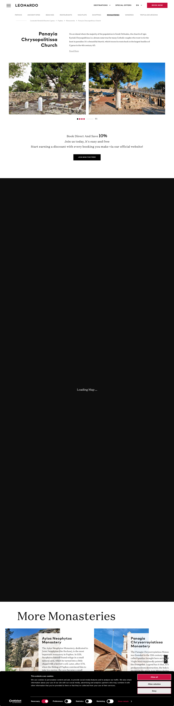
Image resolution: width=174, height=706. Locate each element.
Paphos (18, 15)
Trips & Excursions (149, 15)
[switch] (68, 701)
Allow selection (154, 684)
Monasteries (113, 15)
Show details (123, 701)
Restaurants (66, 15)
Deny (154, 691)
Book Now (157, 5)
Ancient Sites (33, 15)
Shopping (96, 15)
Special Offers (123, 5)
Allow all (154, 677)
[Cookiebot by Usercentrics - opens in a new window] (15, 701)
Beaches (50, 15)
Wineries (129, 15)
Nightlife (82, 15)
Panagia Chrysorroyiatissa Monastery (147, 642)
